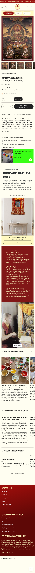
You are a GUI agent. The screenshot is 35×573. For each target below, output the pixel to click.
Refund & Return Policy (8, 531)
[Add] (30, 159)
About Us (4, 491)
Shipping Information (7, 528)
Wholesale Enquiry (7, 524)
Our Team (4, 495)
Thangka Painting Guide (16, 411)
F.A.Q (2, 521)
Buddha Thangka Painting (8, 73)
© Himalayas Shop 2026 (8, 558)
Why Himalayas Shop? (15, 352)
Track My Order (6, 518)
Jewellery (26, 13)
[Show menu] (2, 7)
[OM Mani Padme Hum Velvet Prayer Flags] (7, 156)
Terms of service (6, 504)
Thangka (18, 13)
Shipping (4, 90)
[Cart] (32, 7)
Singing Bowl (8, 13)
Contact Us (4, 498)
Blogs (3, 501)
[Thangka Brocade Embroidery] (17, 217)
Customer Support (14, 451)
